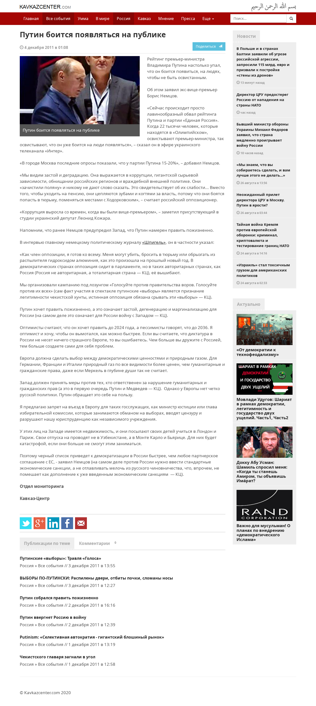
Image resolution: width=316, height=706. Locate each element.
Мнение (166, 18)
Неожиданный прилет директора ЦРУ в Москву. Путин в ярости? (260, 203)
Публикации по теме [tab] (47, 543)
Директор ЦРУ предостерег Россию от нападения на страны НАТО (262, 103)
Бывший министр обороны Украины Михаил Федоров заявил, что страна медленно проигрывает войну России (262, 138)
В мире (102, 18)
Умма (83, 18)
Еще (207, 18)
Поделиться (207, 46)
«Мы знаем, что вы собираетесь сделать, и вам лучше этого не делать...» (263, 173)
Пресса (188, 18)
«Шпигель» (154, 242)
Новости (246, 36)
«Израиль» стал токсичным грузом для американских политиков (263, 273)
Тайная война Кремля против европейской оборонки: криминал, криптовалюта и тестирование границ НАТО (263, 238)
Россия (123, 18)
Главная (31, 18)
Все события (58, 18)
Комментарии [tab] (97, 543)
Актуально (248, 304)
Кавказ (144, 18)
